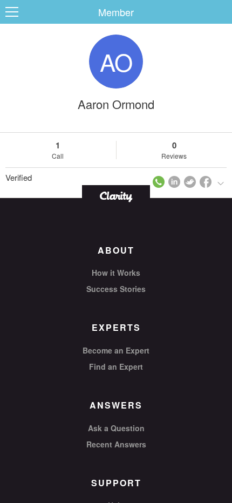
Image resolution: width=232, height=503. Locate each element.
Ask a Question (116, 428)
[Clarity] (116, 195)
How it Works (116, 272)
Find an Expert (116, 366)
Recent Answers (116, 444)
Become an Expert (116, 350)
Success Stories (116, 288)
